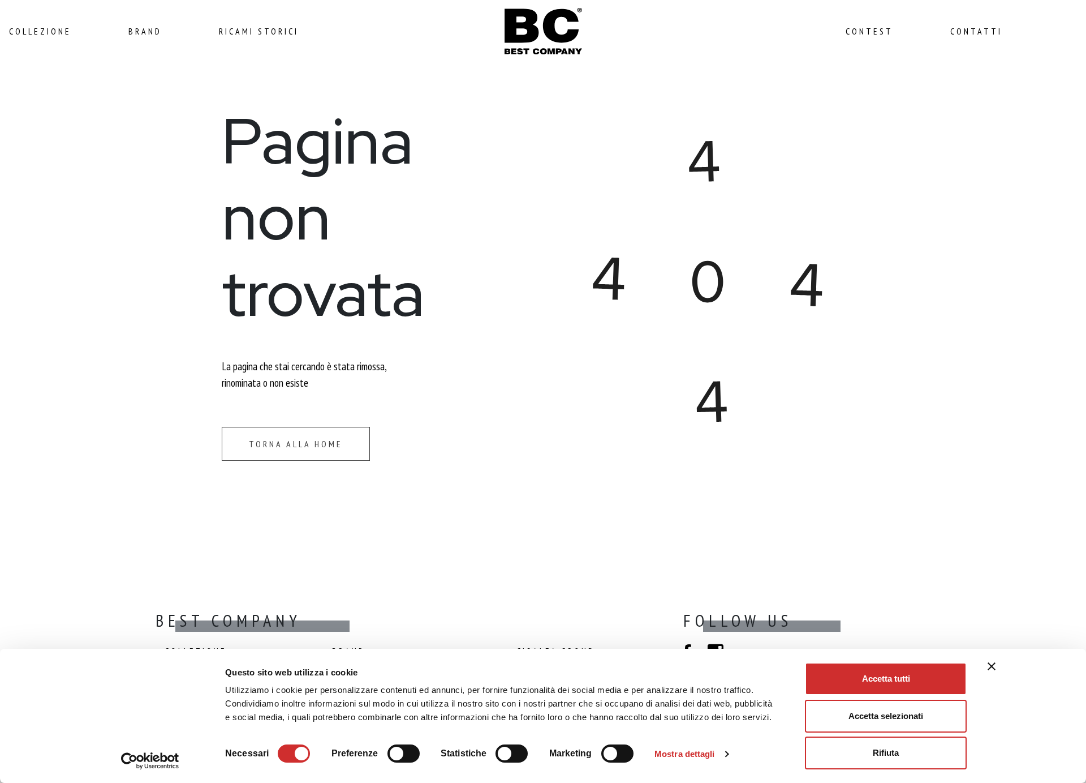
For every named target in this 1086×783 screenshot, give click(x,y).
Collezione (40, 31)
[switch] (403, 752)
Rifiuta (886, 753)
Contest (869, 31)
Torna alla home (296, 444)
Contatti (976, 31)
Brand (145, 31)
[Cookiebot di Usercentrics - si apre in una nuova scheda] (150, 760)
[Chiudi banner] (992, 666)
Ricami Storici (259, 31)
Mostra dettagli (684, 754)
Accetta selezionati (885, 716)
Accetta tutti (886, 678)
